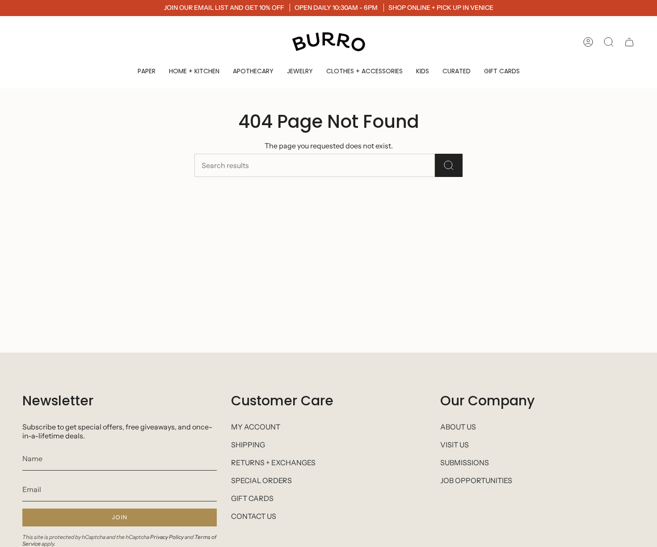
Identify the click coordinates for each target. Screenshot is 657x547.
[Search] (449, 165)
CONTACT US (253, 516)
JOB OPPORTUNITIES (476, 480)
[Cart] (629, 42)
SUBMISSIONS (464, 462)
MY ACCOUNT (255, 426)
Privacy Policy (167, 537)
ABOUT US (458, 426)
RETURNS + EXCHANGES (273, 462)
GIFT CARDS (252, 498)
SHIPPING (248, 444)
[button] (146, 71)
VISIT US (454, 444)
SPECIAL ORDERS (261, 480)
